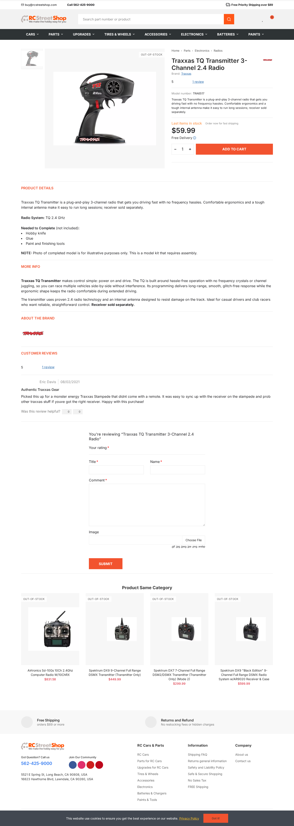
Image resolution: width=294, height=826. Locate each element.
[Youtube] (90, 765)
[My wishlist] (263, 19)
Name (155, 461)
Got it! (216, 818)
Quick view (68, 609)
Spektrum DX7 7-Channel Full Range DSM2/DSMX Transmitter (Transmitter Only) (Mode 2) (179, 675)
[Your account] (255, 19)
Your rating (98, 447)
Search (229, 19)
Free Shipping (48, 720)
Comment (97, 480)
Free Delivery (182, 138)
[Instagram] (81, 765)
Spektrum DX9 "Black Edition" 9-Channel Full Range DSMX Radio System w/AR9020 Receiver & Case (244, 675)
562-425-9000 (36, 763)
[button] (39, 4)
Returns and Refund (177, 720)
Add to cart (234, 149)
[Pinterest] (99, 765)
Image (94, 532)
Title (92, 461)
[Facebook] (73, 765)
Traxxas (186, 73)
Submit (106, 564)
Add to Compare (68, 600)
